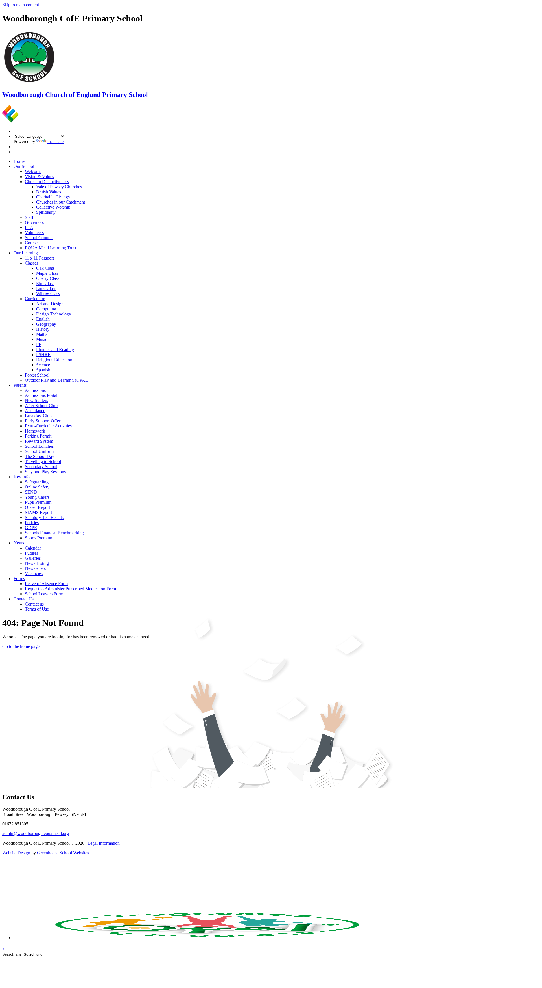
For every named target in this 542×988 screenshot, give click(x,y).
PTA (29, 227)
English (43, 319)
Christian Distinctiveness (47, 181)
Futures (31, 553)
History (42, 329)
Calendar (33, 548)
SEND (31, 492)
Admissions (35, 390)
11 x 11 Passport (39, 258)
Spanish (43, 369)
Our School (24, 166)
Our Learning (26, 252)
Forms (19, 578)
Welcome (33, 171)
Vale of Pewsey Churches (59, 186)
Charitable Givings (53, 196)
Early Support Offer (42, 420)
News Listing (37, 563)
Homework (35, 431)
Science (43, 364)
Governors (34, 222)
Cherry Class (47, 278)
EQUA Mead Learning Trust (50, 247)
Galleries (33, 558)
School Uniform (39, 451)
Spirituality (46, 212)
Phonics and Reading (55, 349)
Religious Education (54, 359)
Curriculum (35, 298)
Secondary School (41, 466)
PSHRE (43, 354)
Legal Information (104, 843)
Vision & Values (39, 176)
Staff (29, 217)
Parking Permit (38, 436)
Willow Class (48, 293)
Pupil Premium (38, 502)
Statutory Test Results (44, 517)
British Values (48, 191)
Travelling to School (43, 461)
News (19, 543)
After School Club (41, 405)
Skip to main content (20, 4)
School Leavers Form (44, 593)
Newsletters (35, 568)
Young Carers (37, 497)
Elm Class (45, 283)
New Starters (36, 400)
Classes (31, 263)
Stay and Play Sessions (45, 471)
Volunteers (34, 232)
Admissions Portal (41, 395)
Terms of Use (37, 609)
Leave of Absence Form (46, 583)
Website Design (16, 852)
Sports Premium (39, 537)
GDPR (31, 527)
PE (38, 344)
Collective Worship (53, 207)
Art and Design (50, 303)
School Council (39, 237)
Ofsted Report (37, 507)
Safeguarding (37, 481)
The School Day (39, 456)
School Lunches (39, 446)
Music (41, 339)
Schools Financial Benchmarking (54, 532)
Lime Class (46, 288)
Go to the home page (21, 646)
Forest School (37, 375)
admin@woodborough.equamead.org (35, 833)
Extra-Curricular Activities (48, 425)
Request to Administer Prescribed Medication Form (70, 588)
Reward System (39, 441)
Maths (41, 334)
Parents (20, 385)
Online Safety (37, 487)
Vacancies (34, 573)
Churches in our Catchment (60, 202)
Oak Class (45, 268)
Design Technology (53, 314)
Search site (11, 954)
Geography (46, 324)
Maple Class (47, 273)
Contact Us (24, 598)
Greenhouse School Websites (63, 852)
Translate (55, 141)
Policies (32, 522)
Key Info (22, 476)
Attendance (35, 410)
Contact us (34, 604)
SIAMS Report (38, 512)
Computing (46, 308)
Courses (32, 242)
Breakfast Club (38, 415)
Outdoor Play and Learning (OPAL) (57, 380)
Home (19, 161)
